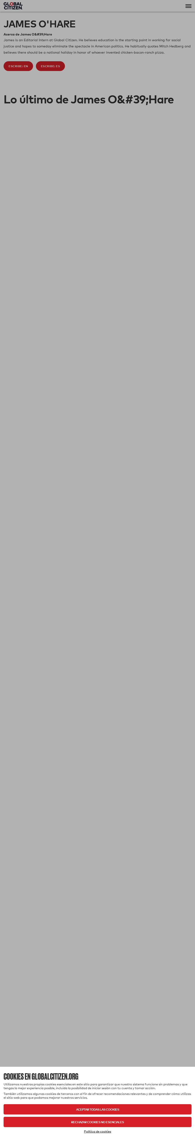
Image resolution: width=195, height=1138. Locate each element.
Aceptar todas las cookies (97, 1109)
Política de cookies (97, 1131)
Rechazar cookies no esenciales (97, 1122)
